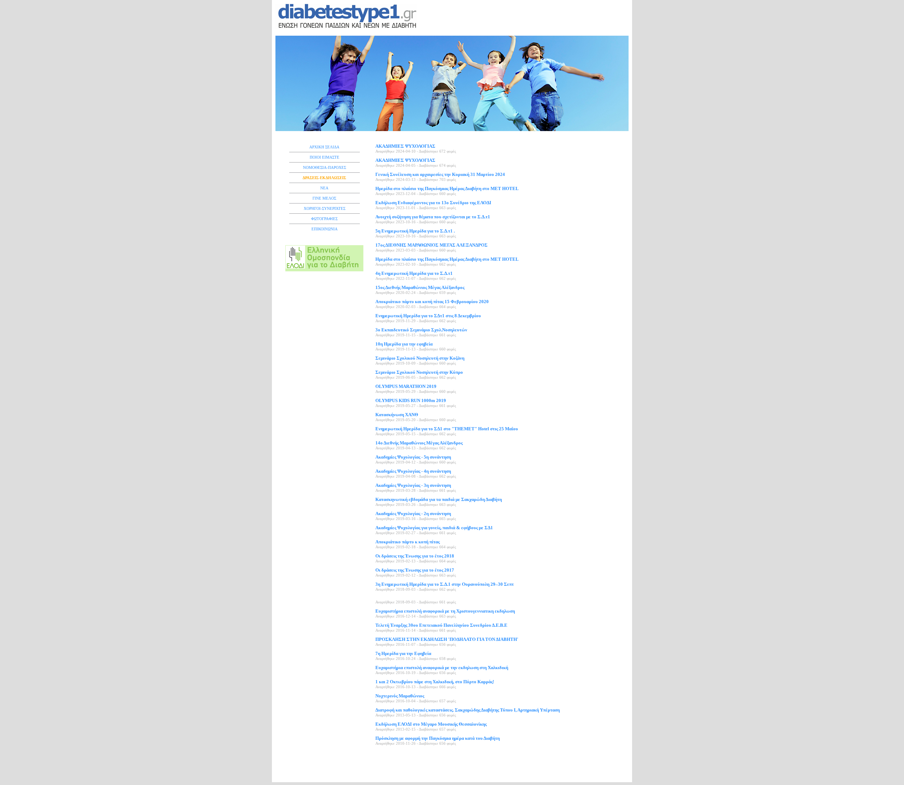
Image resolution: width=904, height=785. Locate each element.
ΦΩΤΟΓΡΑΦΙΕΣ (324, 219)
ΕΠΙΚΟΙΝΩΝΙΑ (324, 229)
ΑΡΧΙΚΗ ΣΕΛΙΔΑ (324, 147)
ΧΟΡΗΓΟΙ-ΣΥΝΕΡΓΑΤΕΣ (324, 208)
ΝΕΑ (324, 188)
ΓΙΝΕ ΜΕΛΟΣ (324, 198)
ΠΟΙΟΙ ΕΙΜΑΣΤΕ (324, 157)
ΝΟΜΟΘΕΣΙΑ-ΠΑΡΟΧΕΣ (324, 167)
